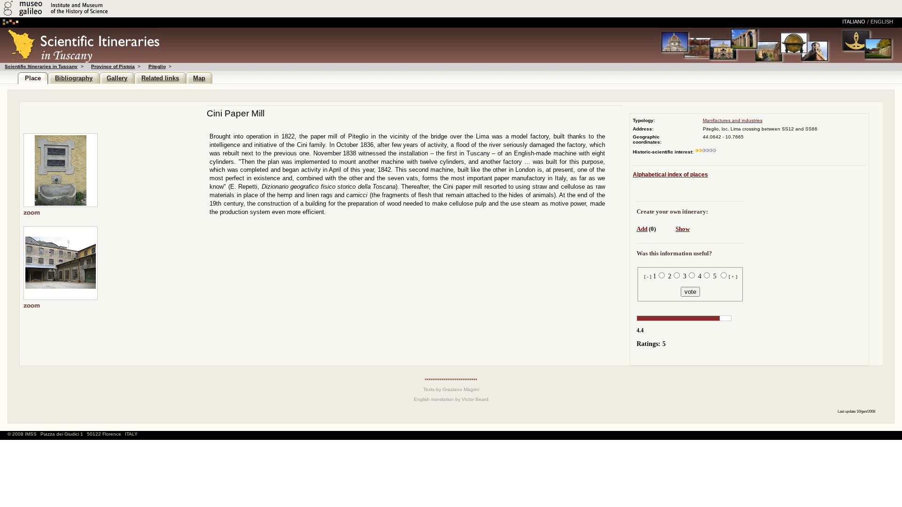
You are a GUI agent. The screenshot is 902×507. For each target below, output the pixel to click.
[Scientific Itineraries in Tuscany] (80, 60)
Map (199, 78)
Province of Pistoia (113, 66)
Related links (160, 78)
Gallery (117, 78)
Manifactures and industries (732, 120)
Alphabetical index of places (670, 174)
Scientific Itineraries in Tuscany (41, 66)
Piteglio (156, 66)
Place (33, 78)
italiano (853, 21)
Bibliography (74, 78)
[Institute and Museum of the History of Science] (111, 15)
